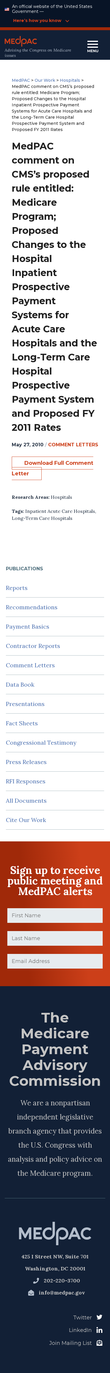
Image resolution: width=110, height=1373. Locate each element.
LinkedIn (80, 1330)
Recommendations (31, 607)
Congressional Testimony (41, 742)
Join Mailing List (70, 1343)
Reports (17, 587)
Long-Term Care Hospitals (42, 518)
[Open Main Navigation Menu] (92, 47)
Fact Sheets (22, 723)
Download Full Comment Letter (52, 468)
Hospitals (61, 497)
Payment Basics (27, 626)
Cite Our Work (26, 820)
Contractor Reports (33, 645)
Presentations (25, 703)
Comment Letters (30, 665)
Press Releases (26, 761)
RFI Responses (25, 781)
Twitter (82, 1317)
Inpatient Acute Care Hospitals (60, 511)
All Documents (26, 800)
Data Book (20, 684)
